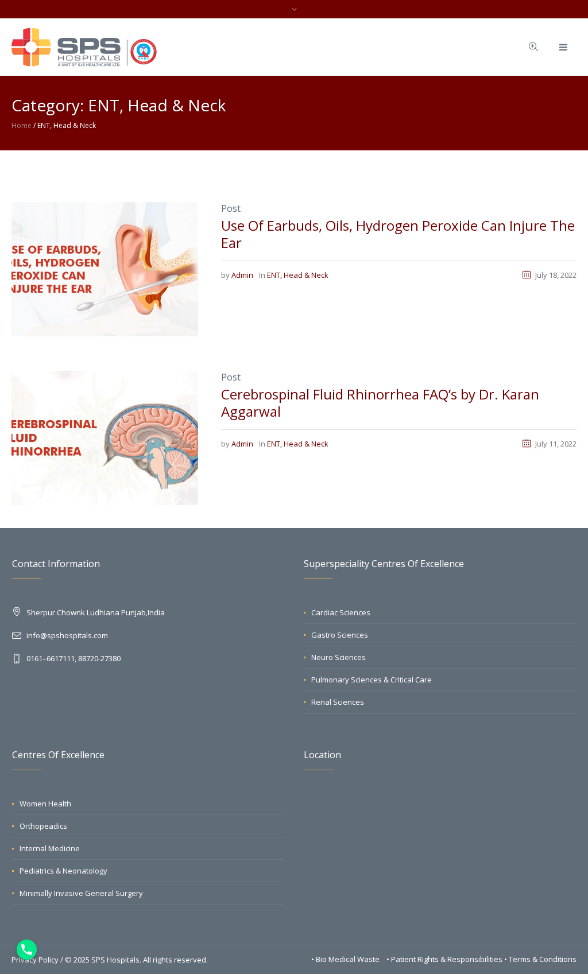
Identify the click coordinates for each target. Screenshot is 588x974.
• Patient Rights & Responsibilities (445, 959)
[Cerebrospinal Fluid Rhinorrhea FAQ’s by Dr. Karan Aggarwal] (104, 437)
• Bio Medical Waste (346, 959)
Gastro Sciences (339, 635)
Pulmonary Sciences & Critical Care (371, 679)
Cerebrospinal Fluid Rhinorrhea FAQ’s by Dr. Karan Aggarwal (380, 403)
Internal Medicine (50, 848)
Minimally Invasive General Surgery (81, 893)
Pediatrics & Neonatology (63, 871)
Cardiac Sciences (340, 612)
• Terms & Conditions (540, 959)
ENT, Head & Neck (297, 275)
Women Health (45, 803)
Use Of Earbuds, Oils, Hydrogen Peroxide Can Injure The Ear (398, 234)
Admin (242, 275)
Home (21, 125)
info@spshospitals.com (67, 635)
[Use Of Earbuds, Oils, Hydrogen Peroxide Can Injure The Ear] (104, 268)
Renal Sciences (337, 702)
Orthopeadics (43, 826)
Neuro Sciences (338, 657)
